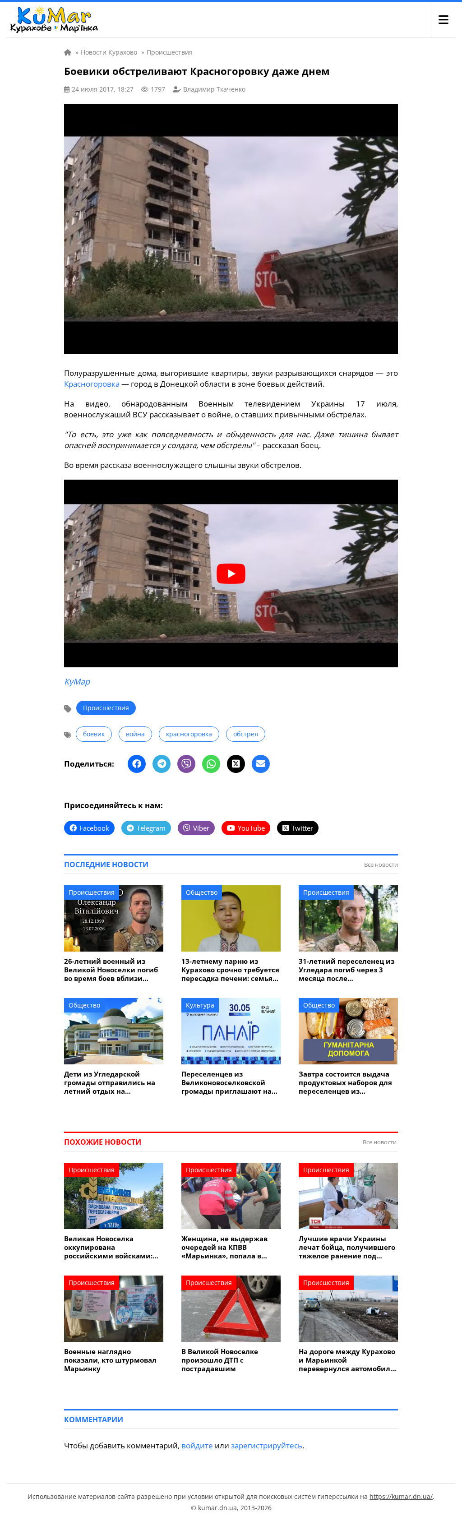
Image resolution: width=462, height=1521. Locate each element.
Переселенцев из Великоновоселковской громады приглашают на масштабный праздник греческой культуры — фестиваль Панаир (226, 1083)
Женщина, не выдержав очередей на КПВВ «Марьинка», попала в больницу (224, 1247)
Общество (201, 892)
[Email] (261, 764)
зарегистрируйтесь (266, 1445)
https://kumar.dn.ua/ (401, 1496)
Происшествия (106, 707)
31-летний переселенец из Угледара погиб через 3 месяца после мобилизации (346, 970)
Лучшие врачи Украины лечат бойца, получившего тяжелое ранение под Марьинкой (347, 1247)
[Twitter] (236, 764)
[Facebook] (137, 764)
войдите (197, 1445)
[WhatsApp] (211, 764)
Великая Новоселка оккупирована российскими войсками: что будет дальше (108, 1247)
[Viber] (186, 764)
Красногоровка (92, 384)
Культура (200, 1005)
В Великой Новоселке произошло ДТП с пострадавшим (219, 1360)
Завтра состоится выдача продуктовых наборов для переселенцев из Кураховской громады (345, 1083)
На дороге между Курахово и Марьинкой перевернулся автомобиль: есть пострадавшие (347, 1360)
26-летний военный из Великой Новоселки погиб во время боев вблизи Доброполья (111, 970)
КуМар (77, 681)
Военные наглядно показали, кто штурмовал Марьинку (110, 1360)
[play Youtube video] (231, 573)
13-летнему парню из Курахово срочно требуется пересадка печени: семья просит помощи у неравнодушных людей (230, 970)
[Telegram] (161, 764)
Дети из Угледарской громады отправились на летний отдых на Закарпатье (109, 1083)
